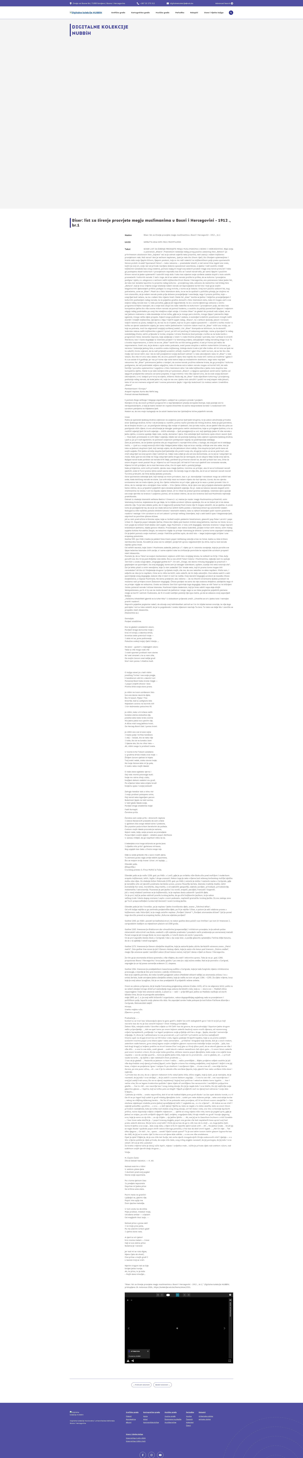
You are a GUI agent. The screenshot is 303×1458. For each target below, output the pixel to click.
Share (132, 1360)
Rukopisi (194, 12)
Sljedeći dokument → (162, 1385)
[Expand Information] (230, 1300)
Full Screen (229, 1360)
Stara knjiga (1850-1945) (136, 1441)
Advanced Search (222, 3)
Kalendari (190, 1422)
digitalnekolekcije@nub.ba (181, 3)
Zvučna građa (170, 1416)
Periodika (179, 12)
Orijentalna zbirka (206, 1416)
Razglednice (131, 1419)
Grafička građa (118, 12)
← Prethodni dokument (141, 1385)
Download (128, 1360)
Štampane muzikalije (173, 1419)
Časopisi (189, 1419)
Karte (145, 1416)
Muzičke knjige (170, 1422)
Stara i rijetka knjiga (213, 12)
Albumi (128, 1422)
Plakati (129, 1416)
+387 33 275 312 (147, 3)
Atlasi (145, 1419)
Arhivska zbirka (205, 1419)
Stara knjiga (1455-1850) (136, 1438)
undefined (230, 1294)
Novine (189, 1416)
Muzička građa (162, 12)
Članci (188, 1426)
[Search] (231, 13)
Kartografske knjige (151, 1422)
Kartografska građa (140, 12)
